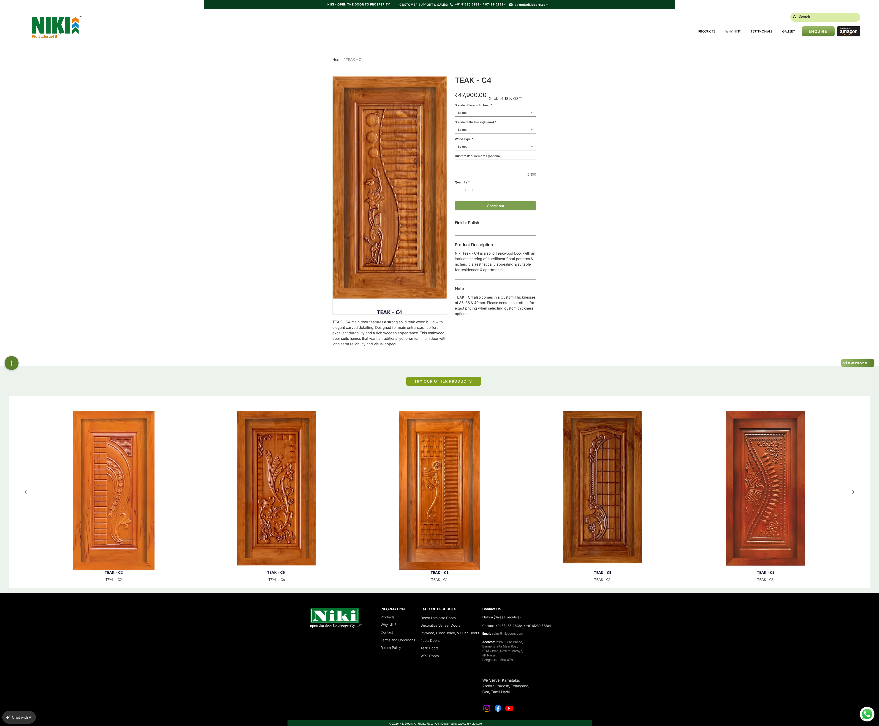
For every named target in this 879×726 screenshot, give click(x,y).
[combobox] (495, 113)
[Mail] (511, 4)
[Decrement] (458, 190)
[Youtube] (509, 708)
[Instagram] (486, 708)
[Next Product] (853, 492)
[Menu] (12, 363)
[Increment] (472, 190)
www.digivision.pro (470, 723)
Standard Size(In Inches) (473, 105)
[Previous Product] (25, 492)
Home (337, 59)
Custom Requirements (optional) (478, 156)
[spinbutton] (465, 190)
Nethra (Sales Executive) (501, 617)
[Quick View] (113, 492)
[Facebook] (498, 708)
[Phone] (452, 4)
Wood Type (464, 139)
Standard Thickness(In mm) (475, 122)
